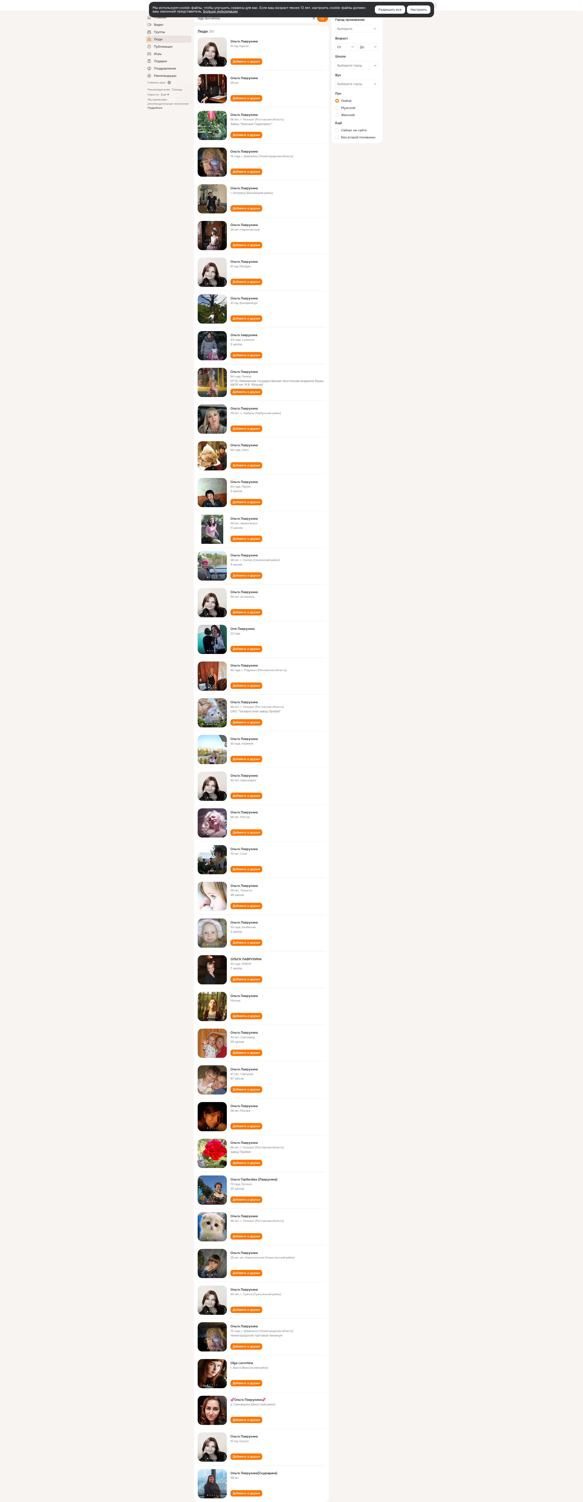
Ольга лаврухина (243, 335)
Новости (153, 94)
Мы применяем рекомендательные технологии (168, 104)
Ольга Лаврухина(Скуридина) (253, 1473)
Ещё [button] (163, 94)
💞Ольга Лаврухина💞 (248, 1400)
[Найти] (322, 18)
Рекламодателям (159, 89)
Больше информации (220, 11)
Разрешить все (389, 10)
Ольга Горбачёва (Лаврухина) (253, 1179)
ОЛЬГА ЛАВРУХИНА (246, 959)
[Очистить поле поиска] (313, 18)
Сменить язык (157, 82)
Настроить (419, 10)
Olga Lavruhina (241, 1363)
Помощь (177, 89)
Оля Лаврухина (242, 629)
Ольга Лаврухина (244, 41)
